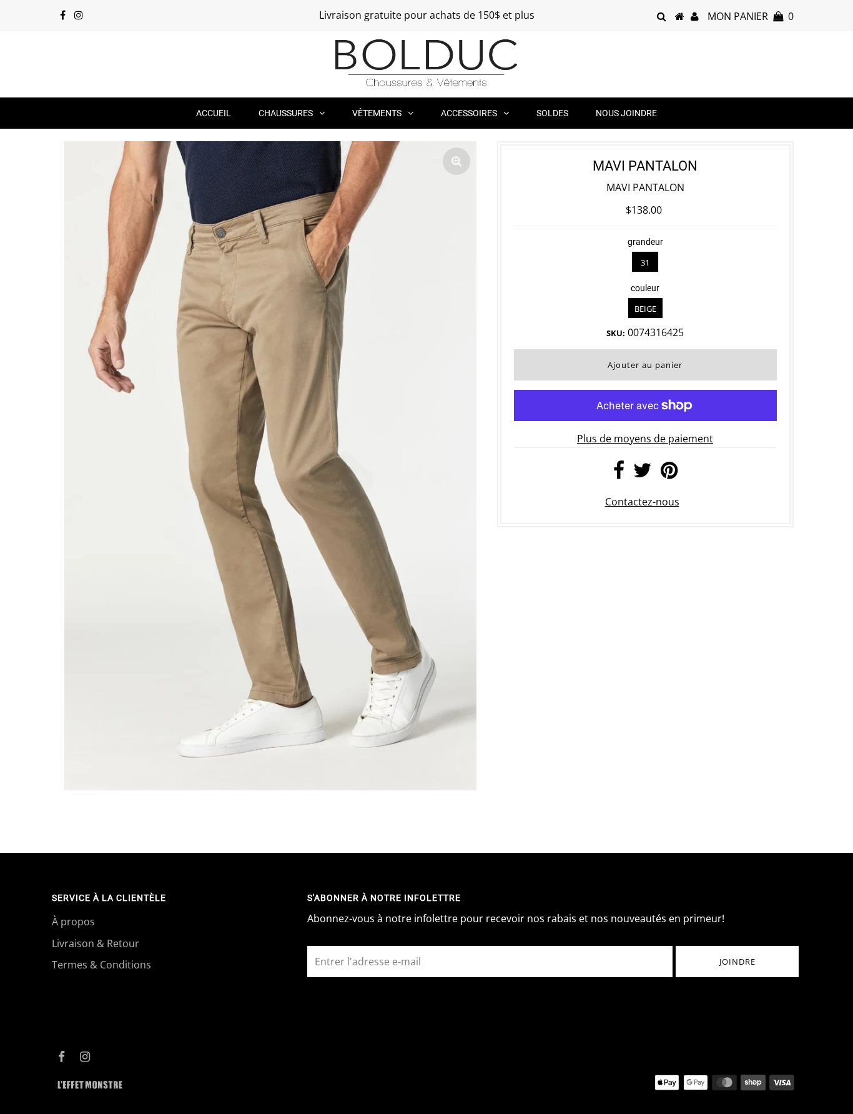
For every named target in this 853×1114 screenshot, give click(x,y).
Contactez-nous (642, 502)
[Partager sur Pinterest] (669, 473)
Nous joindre (626, 113)
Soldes (552, 113)
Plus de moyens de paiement (645, 438)
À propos (73, 921)
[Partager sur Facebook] (618, 473)
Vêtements (377, 113)
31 (645, 262)
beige (645, 308)
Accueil (213, 113)
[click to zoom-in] (456, 161)
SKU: (615, 333)
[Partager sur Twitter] (642, 473)
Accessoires (469, 113)
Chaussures (286, 113)
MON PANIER (751, 16)
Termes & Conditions (101, 965)
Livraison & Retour (95, 943)
